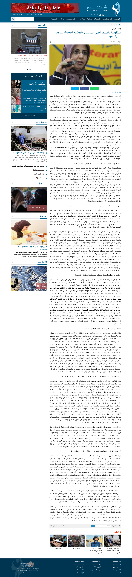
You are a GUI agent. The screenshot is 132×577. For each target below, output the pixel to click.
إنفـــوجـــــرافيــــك (78, 567)
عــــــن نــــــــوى (116, 573)
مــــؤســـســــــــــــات (96, 564)
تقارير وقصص (107, 19)
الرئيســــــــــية (116, 561)
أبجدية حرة (112, 24)
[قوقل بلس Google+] (97, 15)
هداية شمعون (115, 93)
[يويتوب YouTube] (100, 15)
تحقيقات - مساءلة (93, 19)
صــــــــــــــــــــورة (116, 564)
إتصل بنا (54, 19)
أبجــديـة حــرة (116, 570)
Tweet (75, 88)
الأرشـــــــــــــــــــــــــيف (96, 573)
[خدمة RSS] (103, 15)
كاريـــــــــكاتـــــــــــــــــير (96, 570)
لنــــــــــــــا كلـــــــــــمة (78, 570)
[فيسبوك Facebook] (91, 15)
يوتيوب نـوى (116, 567)
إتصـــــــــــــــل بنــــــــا (78, 573)
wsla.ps (31, 573)
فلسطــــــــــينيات (78, 564)
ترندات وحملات (79, 561)
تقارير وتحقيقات (96, 567)
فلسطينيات (70, 19)
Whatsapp (94, 88)
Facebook (84, 88)
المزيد (13, 25)
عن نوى (61, 19)
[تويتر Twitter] (94, 15)
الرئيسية (117, 19)
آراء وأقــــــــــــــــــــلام (96, 561)
